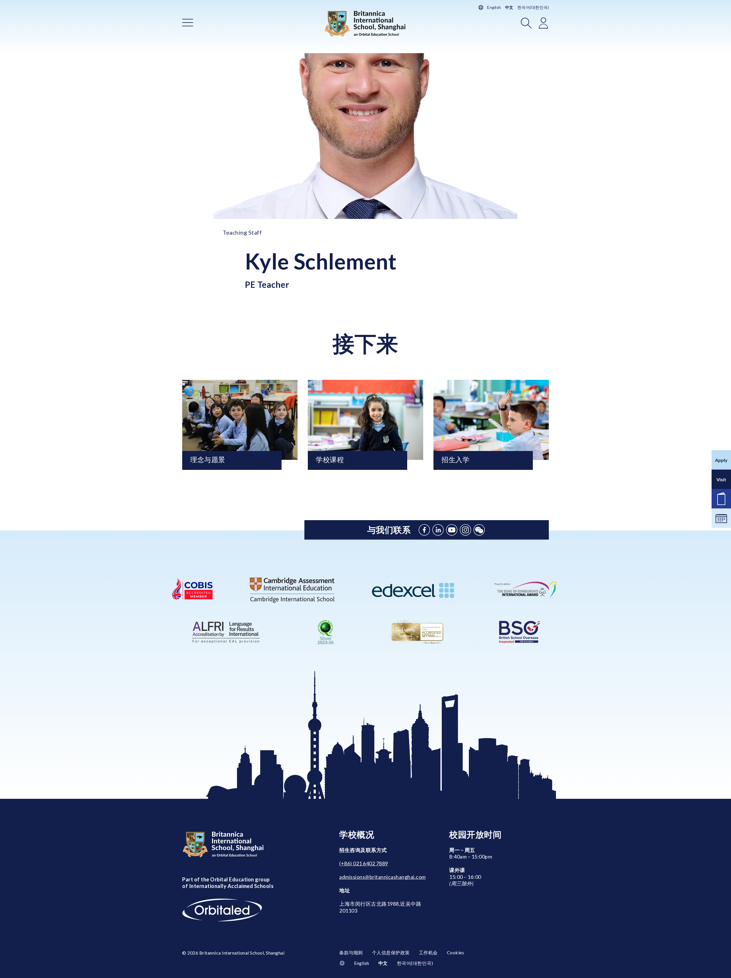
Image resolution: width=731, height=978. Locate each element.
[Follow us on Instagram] (465, 530)
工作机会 (428, 952)
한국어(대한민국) (533, 7)
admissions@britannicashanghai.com (382, 877)
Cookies (455, 952)
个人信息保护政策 (391, 952)
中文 (509, 7)
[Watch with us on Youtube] (451, 530)
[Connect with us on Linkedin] (438, 530)
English (494, 7)
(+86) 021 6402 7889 (363, 863)
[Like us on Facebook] (424, 530)
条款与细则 (351, 952)
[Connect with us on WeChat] (479, 530)
